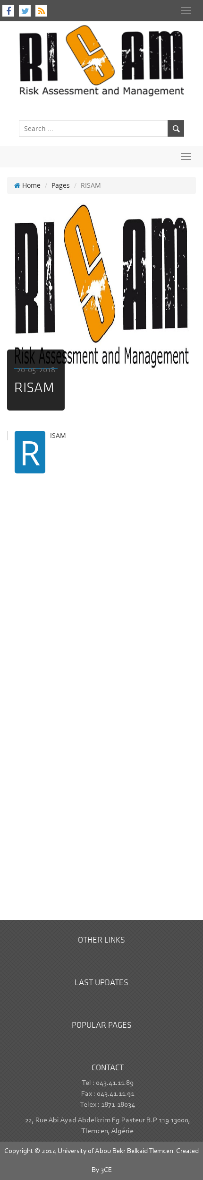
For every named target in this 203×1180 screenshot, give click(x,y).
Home (30, 185)
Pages (60, 185)
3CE (106, 1170)
